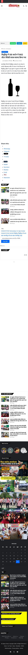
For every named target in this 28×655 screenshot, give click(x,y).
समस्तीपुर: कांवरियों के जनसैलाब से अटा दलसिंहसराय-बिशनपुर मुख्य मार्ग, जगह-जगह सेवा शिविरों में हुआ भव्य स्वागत (18, 212)
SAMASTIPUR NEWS (7, 233)
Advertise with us (6, 640)
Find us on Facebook (5, 626)
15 (21, 555)
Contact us (14, 641)
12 (10, 555)
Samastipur (8, 48)
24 (3, 561)
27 (14, 561)
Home (3, 48)
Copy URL (5, 241)
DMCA (22, 649)
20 (14, 558)
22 (21, 558)
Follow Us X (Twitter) (7, 630)
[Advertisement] (14, 24)
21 (17, 558)
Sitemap (21, 641)
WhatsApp (13, 43)
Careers (22, 640)
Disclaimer (18, 649)
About (13, 649)
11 (6, 555)
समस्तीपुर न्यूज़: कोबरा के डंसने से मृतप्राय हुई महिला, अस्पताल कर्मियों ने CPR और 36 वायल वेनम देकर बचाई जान (18, 434)
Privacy (7, 641)
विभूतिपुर (16, 233)
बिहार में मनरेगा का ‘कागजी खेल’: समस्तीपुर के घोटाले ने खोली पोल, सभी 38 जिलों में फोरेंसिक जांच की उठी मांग (18, 577)
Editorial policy (8, 652)
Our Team (9, 649)
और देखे (25, 255)
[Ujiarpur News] (14, 6)
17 (2, 558)
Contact (21, 652)
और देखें (2, 540)
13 (14, 555)
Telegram (19, 43)
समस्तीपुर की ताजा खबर (9, 235)
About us (15, 640)
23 (25, 558)
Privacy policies (15, 652)
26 (10, 561)
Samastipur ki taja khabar (17, 231)
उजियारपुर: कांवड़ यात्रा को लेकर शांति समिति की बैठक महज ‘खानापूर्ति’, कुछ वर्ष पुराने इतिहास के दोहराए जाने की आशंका (18, 427)
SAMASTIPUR (5, 231)
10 (2, 555)
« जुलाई (2, 568)
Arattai (25, 43)
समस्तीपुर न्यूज (18, 235)
